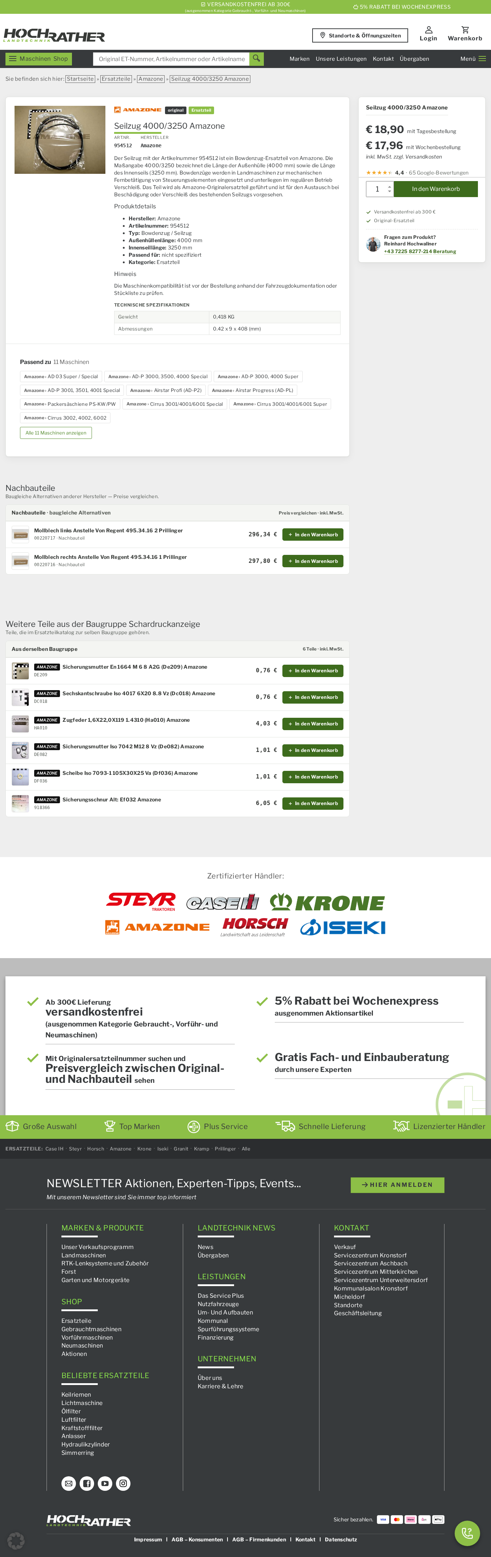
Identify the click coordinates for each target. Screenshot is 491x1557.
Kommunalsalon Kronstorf (371, 1288)
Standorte (348, 1304)
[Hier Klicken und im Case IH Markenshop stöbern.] (222, 902)
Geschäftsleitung (358, 1313)
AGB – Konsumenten (197, 1539)
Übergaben (415, 59)
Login (429, 38)
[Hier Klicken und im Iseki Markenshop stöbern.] (342, 927)
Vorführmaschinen (87, 1337)
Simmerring (77, 1452)
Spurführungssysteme (228, 1328)
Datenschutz (341, 1539)
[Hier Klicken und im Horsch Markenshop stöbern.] (255, 927)
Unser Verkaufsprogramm (97, 1246)
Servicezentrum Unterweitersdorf (381, 1280)
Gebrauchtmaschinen (91, 1328)
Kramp (202, 1149)
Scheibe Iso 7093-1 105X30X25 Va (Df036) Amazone (130, 773)
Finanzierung (216, 1337)
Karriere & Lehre (221, 1386)
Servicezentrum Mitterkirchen (376, 1271)
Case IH (54, 1149)
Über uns (210, 1377)
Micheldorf (349, 1296)
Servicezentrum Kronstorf (370, 1255)
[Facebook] (87, 1483)
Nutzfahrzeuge (218, 1304)
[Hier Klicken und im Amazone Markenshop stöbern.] (157, 927)
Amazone (150, 79)
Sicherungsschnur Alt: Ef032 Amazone (112, 799)
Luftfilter (73, 1419)
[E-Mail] (68, 1483)
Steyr (75, 1149)
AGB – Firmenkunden (259, 1539)
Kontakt (383, 59)
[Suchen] (256, 59)
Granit (181, 1149)
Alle (246, 1149)
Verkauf (345, 1246)
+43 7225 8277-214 (408, 251)
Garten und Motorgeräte (95, 1280)
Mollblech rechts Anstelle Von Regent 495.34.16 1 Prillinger (110, 557)
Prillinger (225, 1149)
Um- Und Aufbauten (225, 1312)
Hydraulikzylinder (85, 1444)
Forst (68, 1271)
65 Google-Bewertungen (438, 172)
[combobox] (178, 59)
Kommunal (213, 1320)
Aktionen (74, 1353)
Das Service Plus (221, 1295)
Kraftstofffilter (82, 1427)
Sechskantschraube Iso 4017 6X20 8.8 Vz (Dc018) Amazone (139, 693)
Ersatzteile (116, 79)
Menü (468, 59)
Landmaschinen (83, 1255)
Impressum (148, 1539)
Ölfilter (71, 1411)
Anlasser (73, 1436)
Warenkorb (465, 38)
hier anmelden (400, 1184)
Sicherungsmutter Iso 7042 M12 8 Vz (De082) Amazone (133, 746)
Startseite (80, 79)
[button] (16, 1541)
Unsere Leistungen (341, 59)
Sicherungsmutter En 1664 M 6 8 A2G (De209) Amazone (135, 667)
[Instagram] (123, 1483)
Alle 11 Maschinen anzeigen (55, 433)
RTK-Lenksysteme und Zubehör (105, 1263)
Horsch (95, 1149)
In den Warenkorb (436, 188)
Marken (300, 59)
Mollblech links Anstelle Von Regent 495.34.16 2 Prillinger (108, 530)
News (205, 1246)
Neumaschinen (82, 1345)
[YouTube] (105, 1483)
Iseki (163, 1149)
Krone (144, 1149)
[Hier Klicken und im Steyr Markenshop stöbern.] (141, 902)
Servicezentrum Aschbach (370, 1263)
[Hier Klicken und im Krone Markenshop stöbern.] (327, 902)
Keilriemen (76, 1394)
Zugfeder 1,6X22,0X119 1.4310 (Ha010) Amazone (126, 720)
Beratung (444, 251)
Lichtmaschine (82, 1403)
